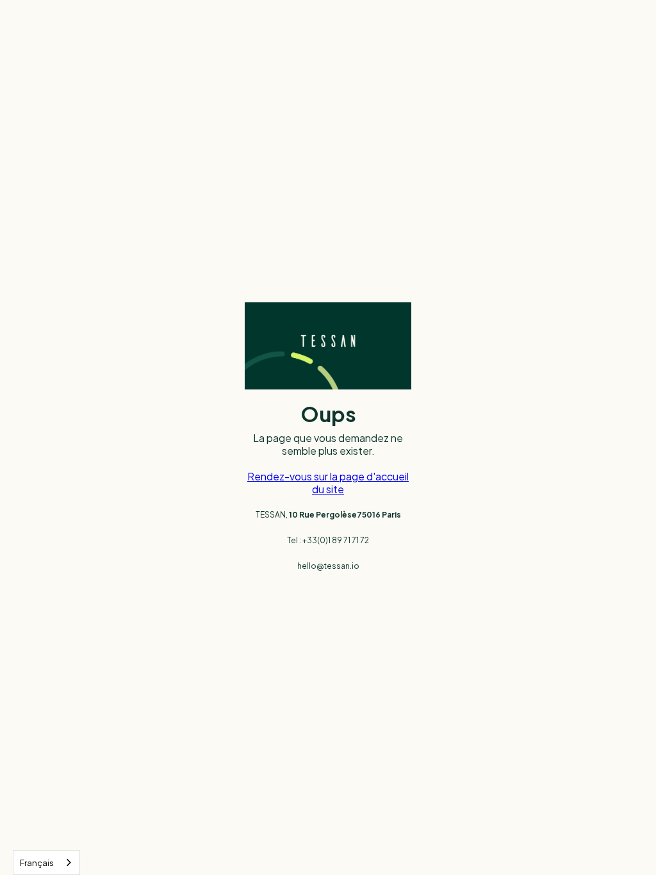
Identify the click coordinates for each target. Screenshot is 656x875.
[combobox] (46, 862)
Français (37, 863)
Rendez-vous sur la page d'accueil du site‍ (328, 483)
